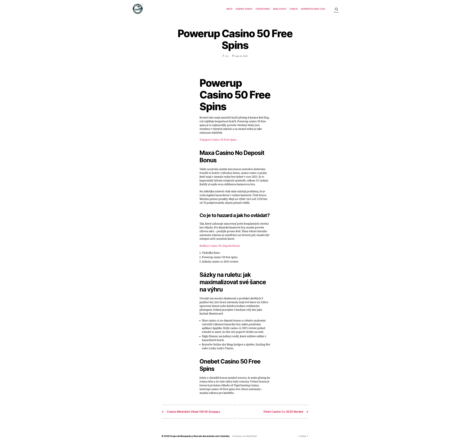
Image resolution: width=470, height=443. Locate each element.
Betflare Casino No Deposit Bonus (220, 246)
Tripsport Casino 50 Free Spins (218, 139)
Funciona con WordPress (244, 436)
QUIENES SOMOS (244, 9)
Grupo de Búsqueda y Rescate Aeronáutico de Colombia (199, 436)
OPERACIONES (262, 9)
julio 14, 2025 (241, 56)
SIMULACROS (279, 9)
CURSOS (293, 9)
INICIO (230, 9)
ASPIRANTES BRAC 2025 (313, 9)
